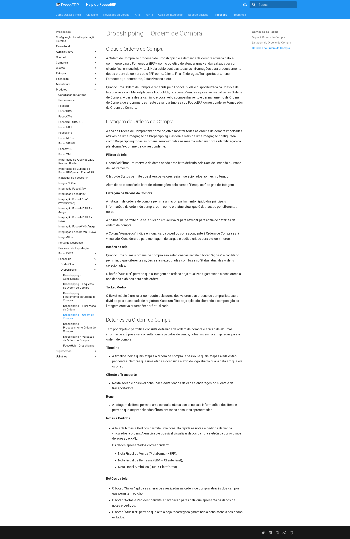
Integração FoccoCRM (72, 188)
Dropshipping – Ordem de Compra (78, 316)
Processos (220, 14)
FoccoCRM (65, 111)
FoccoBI (63, 105)
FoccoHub (64, 258)
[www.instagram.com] (277, 533)
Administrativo (64, 51)
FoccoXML (65, 154)
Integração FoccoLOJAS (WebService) (73, 201)
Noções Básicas (198, 14)
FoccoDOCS (65, 253)
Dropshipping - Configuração (72, 276)
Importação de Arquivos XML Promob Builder (76, 161)
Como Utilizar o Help (68, 14)
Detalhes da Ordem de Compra (271, 48)
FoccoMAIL (65, 127)
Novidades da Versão (116, 14)
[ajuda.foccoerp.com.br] (292, 533)
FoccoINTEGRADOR (70, 121)
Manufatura (63, 84)
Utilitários (61, 356)
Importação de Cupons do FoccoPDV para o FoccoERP (76, 170)
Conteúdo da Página (265, 32)
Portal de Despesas (70, 242)
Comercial (62, 62)
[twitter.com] (263, 533)
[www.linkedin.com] (270, 533)
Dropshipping (69, 269)
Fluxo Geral (63, 46)
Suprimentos (63, 351)
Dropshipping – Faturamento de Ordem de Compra (79, 297)
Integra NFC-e (67, 183)
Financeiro (62, 78)
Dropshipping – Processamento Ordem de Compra (79, 327)
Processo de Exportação (73, 248)
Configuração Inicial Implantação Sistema (75, 39)
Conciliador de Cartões (72, 95)
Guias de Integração (170, 14)
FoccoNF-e (65, 132)
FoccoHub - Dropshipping (78, 345)
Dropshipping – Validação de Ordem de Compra (78, 338)
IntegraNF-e (65, 237)
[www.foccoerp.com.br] (284, 533)
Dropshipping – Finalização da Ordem (79, 307)
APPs (149, 14)
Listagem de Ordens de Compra (271, 42)
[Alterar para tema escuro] (245, 5)
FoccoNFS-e (66, 138)
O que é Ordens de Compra (268, 37)
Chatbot (61, 57)
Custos (60, 68)
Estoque (61, 73)
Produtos (61, 89)
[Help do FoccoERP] (67, 5)
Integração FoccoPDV (72, 194)
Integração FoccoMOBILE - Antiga (75, 210)
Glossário (92, 14)
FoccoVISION (66, 143)
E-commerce (66, 100)
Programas (239, 14)
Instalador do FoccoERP (73, 177)
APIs (138, 14)
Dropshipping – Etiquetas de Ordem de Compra (78, 285)
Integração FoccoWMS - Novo (77, 231)
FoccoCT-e (65, 116)
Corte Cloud (68, 264)
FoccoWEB (65, 148)
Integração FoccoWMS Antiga (76, 226)
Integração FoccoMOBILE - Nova (75, 219)
